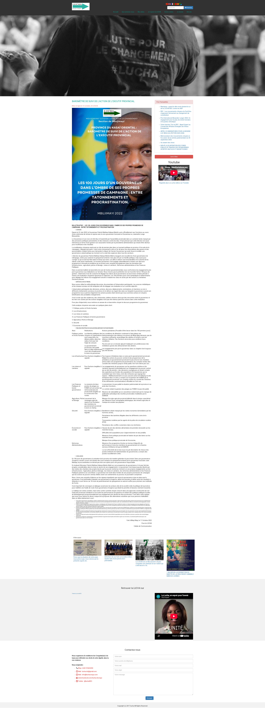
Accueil (115, 12)
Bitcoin (189, 12)
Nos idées (141, 12)
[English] (169, 3)
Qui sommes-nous (128, 12)
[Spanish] (177, 3)
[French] (172, 3)
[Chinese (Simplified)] (167, 3)
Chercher (189, 7)
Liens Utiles (174, 157)
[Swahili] (180, 3)
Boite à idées (169, 12)
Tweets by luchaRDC (77, 593)
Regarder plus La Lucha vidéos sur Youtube (174, 183)
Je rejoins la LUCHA (154, 12)
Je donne (180, 12)
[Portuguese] (175, 3)
